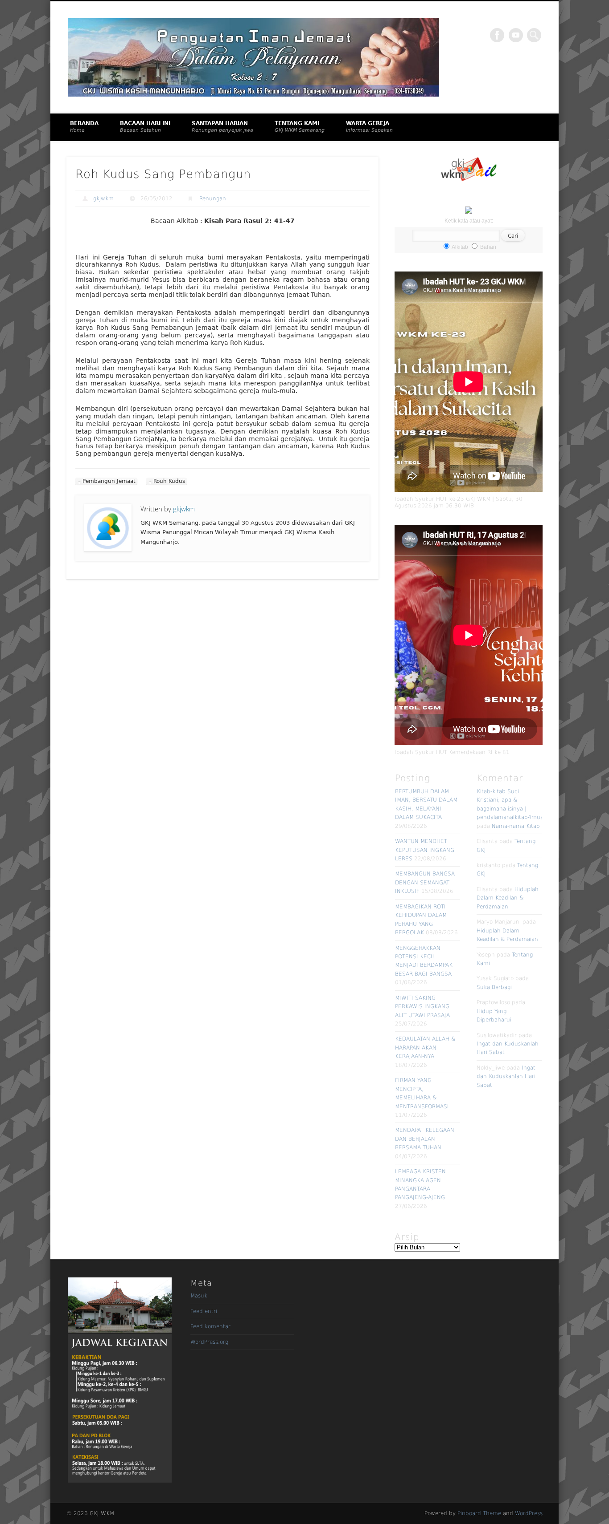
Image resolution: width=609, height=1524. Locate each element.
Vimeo (516, 35)
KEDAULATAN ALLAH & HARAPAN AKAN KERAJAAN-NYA (425, 1047)
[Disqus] (222, 707)
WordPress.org (209, 1342)
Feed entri (203, 1311)
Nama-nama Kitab (516, 826)
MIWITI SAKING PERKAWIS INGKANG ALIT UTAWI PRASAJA (422, 1006)
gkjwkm (103, 198)
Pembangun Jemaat (109, 481)
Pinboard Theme (479, 1513)
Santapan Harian (222, 126)
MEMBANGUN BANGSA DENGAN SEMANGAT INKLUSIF (425, 882)
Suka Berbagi (494, 987)
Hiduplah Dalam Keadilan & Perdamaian (508, 898)
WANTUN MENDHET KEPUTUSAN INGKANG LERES (424, 850)
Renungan (212, 198)
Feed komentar (210, 1326)
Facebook (497, 35)
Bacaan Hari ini (145, 126)
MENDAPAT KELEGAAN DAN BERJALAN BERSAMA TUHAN (424, 1139)
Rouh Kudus (169, 481)
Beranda (84, 126)
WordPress (529, 1513)
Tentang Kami (300, 126)
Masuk (198, 1296)
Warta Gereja (369, 126)
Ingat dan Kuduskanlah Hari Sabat (506, 1076)
